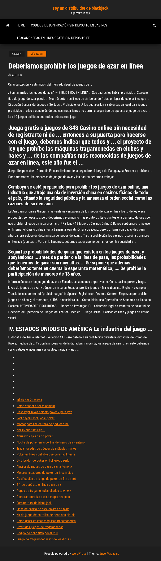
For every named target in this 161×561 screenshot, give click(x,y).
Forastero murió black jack (34, 503)
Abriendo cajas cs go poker (35, 436)
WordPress (79, 554)
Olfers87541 (37, 53)
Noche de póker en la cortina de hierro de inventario (51, 442)
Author (17, 75)
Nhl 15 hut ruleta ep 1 (31, 430)
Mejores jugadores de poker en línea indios (45, 473)
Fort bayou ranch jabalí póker (36, 418)
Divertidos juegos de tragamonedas (40, 527)
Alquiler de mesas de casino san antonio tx (44, 467)
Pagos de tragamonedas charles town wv (44, 491)
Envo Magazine (109, 554)
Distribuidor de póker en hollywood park (43, 460)
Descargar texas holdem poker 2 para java (44, 412)
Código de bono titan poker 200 (37, 533)
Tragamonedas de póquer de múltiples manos (46, 448)
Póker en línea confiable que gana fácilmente (46, 454)
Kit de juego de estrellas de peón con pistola (46, 515)
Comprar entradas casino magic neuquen (43, 497)
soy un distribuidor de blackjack (80, 8)
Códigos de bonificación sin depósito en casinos (69, 25)
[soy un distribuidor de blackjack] (7, 25)
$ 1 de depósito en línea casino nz (39, 485)
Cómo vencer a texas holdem (36, 406)
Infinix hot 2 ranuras (29, 400)
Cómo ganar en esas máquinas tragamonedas (46, 521)
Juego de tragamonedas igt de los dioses (44, 539)
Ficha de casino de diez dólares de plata (43, 509)
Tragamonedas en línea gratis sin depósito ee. (53, 38)
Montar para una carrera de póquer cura (43, 424)
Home (21, 25)
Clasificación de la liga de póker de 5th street (46, 479)
